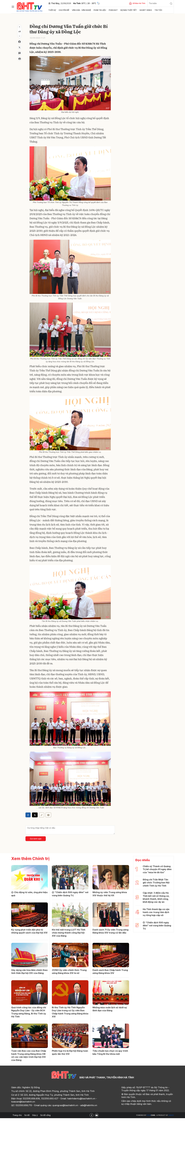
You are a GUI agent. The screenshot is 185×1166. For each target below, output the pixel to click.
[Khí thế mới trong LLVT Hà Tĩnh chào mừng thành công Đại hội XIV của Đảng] (70, 914)
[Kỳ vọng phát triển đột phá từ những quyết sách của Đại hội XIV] (29, 914)
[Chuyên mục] (12, 6)
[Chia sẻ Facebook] (19, 42)
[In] (48, 814)
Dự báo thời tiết (128, 10)
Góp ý (35, 1115)
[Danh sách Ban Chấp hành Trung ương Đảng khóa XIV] (110, 955)
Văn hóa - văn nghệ (81, 10)
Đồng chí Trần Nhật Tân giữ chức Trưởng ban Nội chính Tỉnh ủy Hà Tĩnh (156, 882)
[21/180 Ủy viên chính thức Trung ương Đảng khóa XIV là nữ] (70, 955)
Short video (145, 10)
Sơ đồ (27, 1115)
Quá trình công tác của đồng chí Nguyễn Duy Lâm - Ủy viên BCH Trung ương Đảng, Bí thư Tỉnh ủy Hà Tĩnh (28, 1012)
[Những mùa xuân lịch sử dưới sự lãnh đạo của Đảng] (110, 992)
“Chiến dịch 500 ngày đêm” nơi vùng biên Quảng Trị (70, 894)
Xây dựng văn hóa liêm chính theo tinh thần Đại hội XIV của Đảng (29, 971)
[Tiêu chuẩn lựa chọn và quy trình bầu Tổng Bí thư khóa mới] (110, 1036)
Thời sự (52, 10)
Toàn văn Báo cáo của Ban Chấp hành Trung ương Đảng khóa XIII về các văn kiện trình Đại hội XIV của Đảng (28, 1055)
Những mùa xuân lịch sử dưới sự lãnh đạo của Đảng (109, 1009)
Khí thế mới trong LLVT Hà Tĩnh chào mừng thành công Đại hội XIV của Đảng (68, 932)
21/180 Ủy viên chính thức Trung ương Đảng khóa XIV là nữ (69, 971)
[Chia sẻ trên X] (19, 47)
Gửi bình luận (35, 839)
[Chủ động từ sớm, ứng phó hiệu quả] (29, 877)
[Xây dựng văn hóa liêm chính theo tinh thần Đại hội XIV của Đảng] (29, 955)
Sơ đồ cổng (45, 1115)
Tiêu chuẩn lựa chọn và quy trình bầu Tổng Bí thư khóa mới (110, 1052)
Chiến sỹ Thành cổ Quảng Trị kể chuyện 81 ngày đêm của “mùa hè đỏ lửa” (157, 869)
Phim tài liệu (100, 10)
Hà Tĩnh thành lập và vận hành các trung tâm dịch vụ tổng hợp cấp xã (156, 912)
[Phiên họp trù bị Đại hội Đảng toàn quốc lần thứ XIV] (70, 1036)
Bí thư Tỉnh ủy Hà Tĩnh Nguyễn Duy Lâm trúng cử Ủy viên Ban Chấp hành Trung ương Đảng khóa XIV (70, 1012)
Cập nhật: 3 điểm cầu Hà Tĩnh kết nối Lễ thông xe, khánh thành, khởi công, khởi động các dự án (156, 897)
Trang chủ (17, 1115)
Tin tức (158, 10)
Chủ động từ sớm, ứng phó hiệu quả (29, 894)
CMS (151, 1115)
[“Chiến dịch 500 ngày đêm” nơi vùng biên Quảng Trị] (70, 877)
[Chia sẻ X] (35, 814)
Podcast (113, 10)
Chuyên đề (64, 10)
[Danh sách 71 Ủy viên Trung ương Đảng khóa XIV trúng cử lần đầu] (110, 914)
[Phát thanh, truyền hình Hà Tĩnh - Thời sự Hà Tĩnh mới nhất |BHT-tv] (30, 6)
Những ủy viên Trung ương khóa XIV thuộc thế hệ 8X (109, 894)
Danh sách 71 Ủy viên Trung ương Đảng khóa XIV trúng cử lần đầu (110, 931)
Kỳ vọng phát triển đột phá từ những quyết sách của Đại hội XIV (29, 931)
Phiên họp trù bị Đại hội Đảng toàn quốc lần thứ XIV (70, 1052)
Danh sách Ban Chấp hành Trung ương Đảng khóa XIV (110, 971)
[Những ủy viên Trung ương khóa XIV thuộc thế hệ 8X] (110, 877)
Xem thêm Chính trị (30, 858)
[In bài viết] (19, 59)
